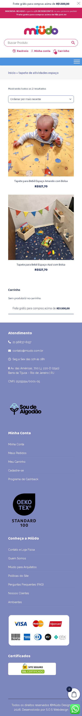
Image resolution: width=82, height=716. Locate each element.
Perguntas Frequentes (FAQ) (26, 584)
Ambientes (15, 602)
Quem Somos (17, 558)
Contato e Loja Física (21, 549)
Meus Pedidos (17, 453)
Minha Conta (16, 444)
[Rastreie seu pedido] (14, 51)
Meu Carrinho (16, 461)
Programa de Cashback (23, 479)
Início (12, 72)
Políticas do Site (18, 575)
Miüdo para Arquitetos (22, 567)
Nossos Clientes (18, 593)
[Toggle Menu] (77, 61)
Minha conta (42, 51)
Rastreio (22, 51)
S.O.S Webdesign (57, 709)
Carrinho (63, 51)
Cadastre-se (16, 470)
